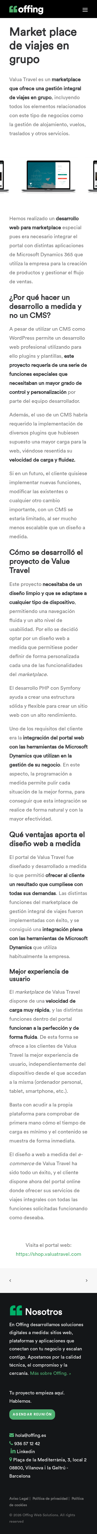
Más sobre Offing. (49, 1373)
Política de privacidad (50, 1499)
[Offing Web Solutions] (26, 9)
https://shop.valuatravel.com (48, 1254)
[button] (85, 10)
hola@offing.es (30, 1435)
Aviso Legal (18, 1499)
